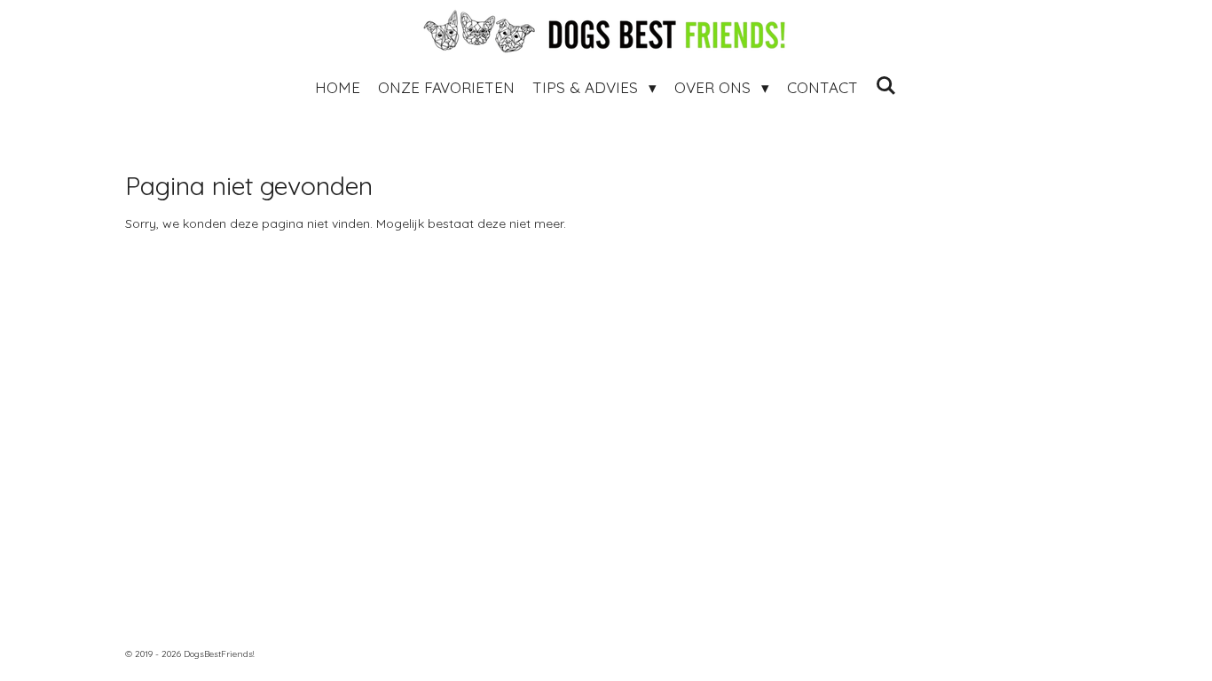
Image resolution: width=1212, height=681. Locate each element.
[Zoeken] (886, 85)
